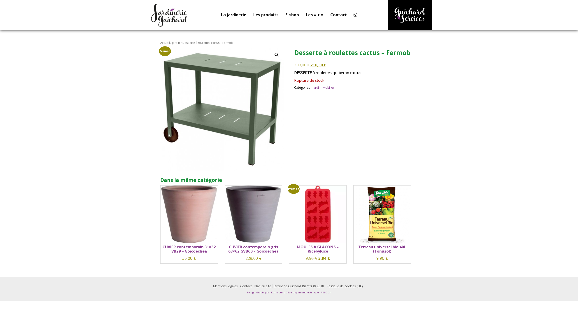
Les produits (265, 14)
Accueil (165, 43)
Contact (338, 14)
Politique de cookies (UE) (344, 286)
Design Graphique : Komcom (265, 292)
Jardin (176, 43)
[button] (277, 55)
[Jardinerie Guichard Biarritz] (169, 15)
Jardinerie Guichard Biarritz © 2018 (299, 286)
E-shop (292, 14)
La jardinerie (233, 14)
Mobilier (328, 87)
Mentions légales (225, 286)
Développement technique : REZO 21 (308, 292)
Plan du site (262, 286)
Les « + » (315, 14)
